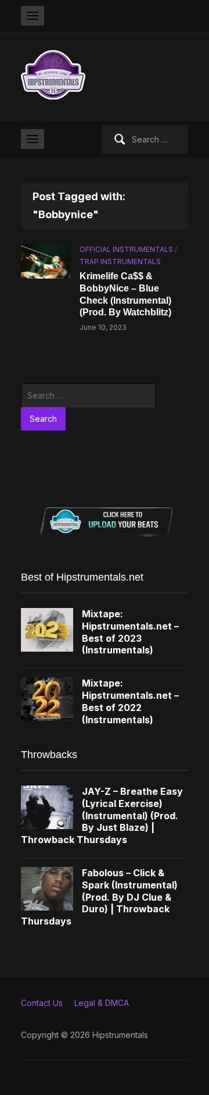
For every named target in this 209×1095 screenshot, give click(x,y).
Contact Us (42, 1003)
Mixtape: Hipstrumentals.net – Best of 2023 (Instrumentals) (130, 632)
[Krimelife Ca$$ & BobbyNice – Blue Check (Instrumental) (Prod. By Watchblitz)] (46, 260)
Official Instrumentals (126, 249)
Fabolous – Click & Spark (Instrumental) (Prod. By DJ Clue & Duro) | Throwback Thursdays (99, 897)
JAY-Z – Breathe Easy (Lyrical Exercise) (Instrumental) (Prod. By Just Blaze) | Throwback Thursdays (102, 815)
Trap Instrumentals (120, 261)
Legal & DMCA (101, 1003)
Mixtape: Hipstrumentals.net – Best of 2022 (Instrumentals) (130, 701)
